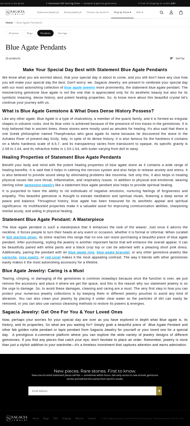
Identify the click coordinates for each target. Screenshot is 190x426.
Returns (79, 418)
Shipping (66, 418)
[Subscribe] (159, 390)
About (36, 418)
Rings (30, 33)
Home (9, 22)
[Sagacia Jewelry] (15, 12)
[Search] (161, 12)
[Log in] (171, 12)
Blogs (46, 418)
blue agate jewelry (79, 87)
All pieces (14, 33)
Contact (92, 418)
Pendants (45, 33)
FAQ (55, 418)
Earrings (62, 33)
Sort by (180, 58)
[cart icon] (180, 12)
